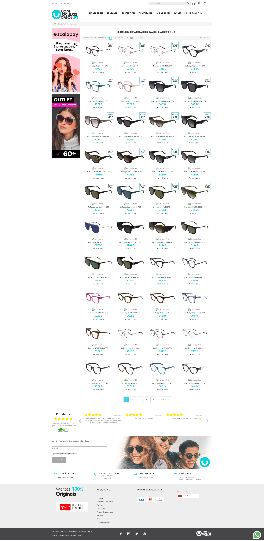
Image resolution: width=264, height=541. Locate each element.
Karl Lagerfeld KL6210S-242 (98, 277)
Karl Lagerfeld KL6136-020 (195, 313)
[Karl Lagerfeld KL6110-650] (130, 86)
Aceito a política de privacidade (65, 453)
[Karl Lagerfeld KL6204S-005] (98, 157)
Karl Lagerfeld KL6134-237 (162, 313)
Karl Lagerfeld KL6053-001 (195, 66)
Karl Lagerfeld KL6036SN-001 (162, 101)
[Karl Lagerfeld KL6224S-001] (98, 192)
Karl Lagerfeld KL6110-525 (98, 313)
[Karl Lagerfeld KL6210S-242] (98, 262)
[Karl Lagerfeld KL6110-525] (98, 298)
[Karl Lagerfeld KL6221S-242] (130, 262)
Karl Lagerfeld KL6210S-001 (194, 242)
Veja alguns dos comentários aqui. (63, 425)
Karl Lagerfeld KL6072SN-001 (98, 136)
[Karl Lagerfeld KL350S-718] (98, 227)
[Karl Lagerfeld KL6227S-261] (194, 192)
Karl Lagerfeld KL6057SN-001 (130, 242)
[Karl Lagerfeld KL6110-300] (98, 86)
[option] (102, 423)
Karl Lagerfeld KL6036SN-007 (194, 101)
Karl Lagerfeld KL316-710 (130, 66)
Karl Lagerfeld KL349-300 (162, 348)
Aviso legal (55, 531)
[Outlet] (66, 95)
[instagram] (129, 532)
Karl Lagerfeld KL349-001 (130, 348)
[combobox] (170, 3)
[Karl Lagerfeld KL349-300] (162, 333)
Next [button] (207, 421)
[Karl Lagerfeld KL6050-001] (98, 368)
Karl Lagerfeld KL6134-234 (130, 313)
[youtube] (144, 532)
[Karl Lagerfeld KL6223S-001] (194, 157)
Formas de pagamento (105, 512)
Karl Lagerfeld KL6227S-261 (194, 207)
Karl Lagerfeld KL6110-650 (130, 101)
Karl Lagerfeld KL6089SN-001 (130, 136)
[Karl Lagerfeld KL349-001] (130, 333)
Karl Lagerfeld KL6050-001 (98, 383)
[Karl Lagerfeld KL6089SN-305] (162, 121)
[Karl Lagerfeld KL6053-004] (194, 368)
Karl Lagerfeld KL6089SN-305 (162, 136)
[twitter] (137, 532)
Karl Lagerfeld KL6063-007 (162, 277)
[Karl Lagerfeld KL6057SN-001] (130, 227)
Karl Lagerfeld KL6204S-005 (98, 172)
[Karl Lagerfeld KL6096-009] (194, 262)
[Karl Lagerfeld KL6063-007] (162, 262)
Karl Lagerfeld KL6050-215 (130, 383)
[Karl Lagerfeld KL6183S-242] (162, 227)
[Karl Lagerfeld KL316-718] (162, 51)
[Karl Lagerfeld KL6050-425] (162, 368)
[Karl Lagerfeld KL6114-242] (98, 51)
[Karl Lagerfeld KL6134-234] (130, 298)
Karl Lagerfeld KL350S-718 (98, 242)
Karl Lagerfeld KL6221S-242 (130, 277)
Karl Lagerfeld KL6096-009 (194, 277)
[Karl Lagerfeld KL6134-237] (162, 298)
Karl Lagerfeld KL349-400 (195, 348)
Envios (99, 505)
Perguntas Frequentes (105, 502)
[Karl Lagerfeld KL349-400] (194, 333)
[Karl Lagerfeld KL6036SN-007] (194, 86)
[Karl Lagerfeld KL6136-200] (98, 333)
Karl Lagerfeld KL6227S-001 (162, 207)
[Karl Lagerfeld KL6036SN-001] (162, 86)
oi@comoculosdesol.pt (66, 477)
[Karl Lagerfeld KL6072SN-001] (98, 121)
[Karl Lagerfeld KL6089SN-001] (130, 121)
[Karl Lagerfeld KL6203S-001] (194, 121)
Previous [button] (80, 421)
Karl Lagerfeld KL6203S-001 (194, 136)
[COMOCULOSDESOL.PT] (65, 10)
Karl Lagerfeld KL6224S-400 (130, 207)
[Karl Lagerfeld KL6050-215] (130, 368)
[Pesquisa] (188, 3)
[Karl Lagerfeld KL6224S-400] (130, 192)
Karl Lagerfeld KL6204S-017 (130, 172)
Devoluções (101, 508)
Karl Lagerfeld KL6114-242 (98, 66)
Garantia (100, 515)
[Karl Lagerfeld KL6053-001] (194, 51)
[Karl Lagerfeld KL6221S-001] (162, 157)
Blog (98, 519)
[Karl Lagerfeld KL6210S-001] (194, 227)
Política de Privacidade (69, 531)
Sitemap (79, 535)
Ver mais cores (98, 72)
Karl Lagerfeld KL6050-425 (162, 383)
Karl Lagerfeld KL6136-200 (98, 348)
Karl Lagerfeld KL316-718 (162, 66)
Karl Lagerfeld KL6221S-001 (162, 172)
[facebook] (121, 532)
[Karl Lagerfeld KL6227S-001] (162, 192)
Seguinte (163, 399)
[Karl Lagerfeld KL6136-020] (194, 298)
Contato (100, 498)
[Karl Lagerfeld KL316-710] (130, 51)
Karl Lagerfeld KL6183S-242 (162, 242)
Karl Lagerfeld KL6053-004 (194, 383)
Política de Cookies (86, 531)
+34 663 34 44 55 (114, 473)
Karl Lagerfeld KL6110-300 (98, 101)
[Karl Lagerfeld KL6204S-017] (130, 157)
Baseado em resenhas (63, 423)
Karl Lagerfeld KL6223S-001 (194, 172)
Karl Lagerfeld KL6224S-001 (98, 207)
